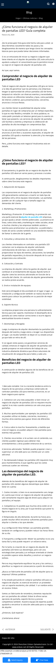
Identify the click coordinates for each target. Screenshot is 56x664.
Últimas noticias (30, 18)
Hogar (18, 18)
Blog (41, 18)
